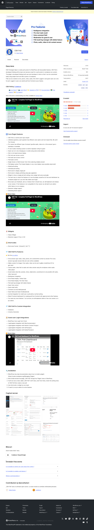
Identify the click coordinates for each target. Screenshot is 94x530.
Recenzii (16, 59)
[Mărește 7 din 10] (57, 397)
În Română (22, 520)
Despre (7, 505)
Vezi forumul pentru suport (70, 131)
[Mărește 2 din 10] (21, 411)
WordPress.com (77, 505)
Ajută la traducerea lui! (57, 11)
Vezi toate (85, 118)
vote (87, 87)
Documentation (45, 90)
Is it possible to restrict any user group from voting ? (20, 466)
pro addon (15, 255)
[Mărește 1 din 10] (21, 397)
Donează (59, 510)
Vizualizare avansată (69, 92)
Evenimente (59, 507)
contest (80, 84)
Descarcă (84, 52)
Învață (40, 505)
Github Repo (39, 95)
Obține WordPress (86, 2)
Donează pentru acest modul (71, 143)
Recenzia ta (66, 118)
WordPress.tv (43, 512)
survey (82, 87)
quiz (87, 84)
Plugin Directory (10, 7)
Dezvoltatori (42, 510)
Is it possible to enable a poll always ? (16, 471)
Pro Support (19, 92)
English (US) (85, 81)
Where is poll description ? (13, 476)
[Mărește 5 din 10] (39, 412)
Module (24, 510)
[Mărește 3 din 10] (21, 423)
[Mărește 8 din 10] (57, 407)
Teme (24, 507)
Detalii (9, 59)
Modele (24, 512)
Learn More (23, 90)
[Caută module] (21, 16)
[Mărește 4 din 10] (39, 397)
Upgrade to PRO (33, 90)
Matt (74, 507)
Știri (7, 507)
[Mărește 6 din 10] (39, 425)
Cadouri (58, 512)
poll (84, 84)
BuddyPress (76, 512)
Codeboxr (17, 86)
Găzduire (8, 510)
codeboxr (38, 490)
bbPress (75, 510)
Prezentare (25, 505)
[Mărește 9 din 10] (57, 424)
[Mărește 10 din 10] (57, 436)
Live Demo (13, 90)
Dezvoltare (25, 59)
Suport (86, 59)
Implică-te (58, 505)
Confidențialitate (10, 512)
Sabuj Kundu (19, 53)
